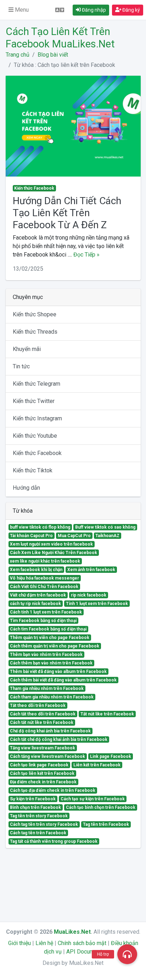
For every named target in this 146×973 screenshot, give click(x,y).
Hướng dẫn (26, 487)
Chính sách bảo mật (82, 943)
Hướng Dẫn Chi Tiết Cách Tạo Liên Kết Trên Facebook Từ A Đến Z (67, 212)
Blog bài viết (53, 54)
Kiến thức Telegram (36, 383)
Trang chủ (17, 54)
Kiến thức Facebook (37, 453)
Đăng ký (130, 10)
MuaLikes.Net (72, 931)
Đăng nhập (93, 10)
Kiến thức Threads (35, 331)
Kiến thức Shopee (34, 314)
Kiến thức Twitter (34, 401)
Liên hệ (44, 943)
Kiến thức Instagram (37, 418)
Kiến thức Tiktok (32, 470)
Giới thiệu (19, 943)
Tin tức (21, 366)
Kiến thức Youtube (35, 435)
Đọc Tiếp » (86, 254)
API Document (84, 951)
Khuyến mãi (27, 349)
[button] (18, 10)
